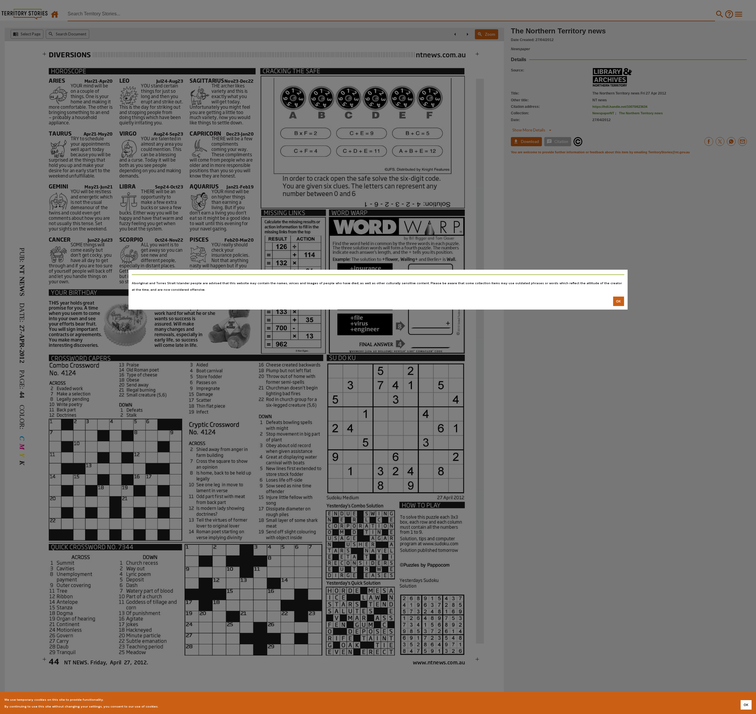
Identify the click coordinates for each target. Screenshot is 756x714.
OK (618, 301)
